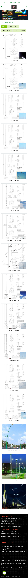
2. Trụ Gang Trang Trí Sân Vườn (9, 520)
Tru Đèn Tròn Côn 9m (14, 180)
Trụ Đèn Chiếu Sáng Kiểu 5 (14, 480)
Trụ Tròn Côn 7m (14, 120)
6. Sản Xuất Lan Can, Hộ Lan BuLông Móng (11, 526)
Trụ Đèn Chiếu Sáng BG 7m (14, 390)
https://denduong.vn (14, 566)
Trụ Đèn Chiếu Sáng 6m (14, 420)
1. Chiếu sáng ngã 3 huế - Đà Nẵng (10, 531)
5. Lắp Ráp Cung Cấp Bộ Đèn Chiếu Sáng (11, 524)
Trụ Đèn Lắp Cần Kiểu (19, 30)
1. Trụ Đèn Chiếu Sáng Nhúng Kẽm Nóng (11, 518)
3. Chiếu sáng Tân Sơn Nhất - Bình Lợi (10, 534)
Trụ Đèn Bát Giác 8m (14, 360)
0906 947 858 (20, 2)
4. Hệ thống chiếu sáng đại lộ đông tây (10, 536)
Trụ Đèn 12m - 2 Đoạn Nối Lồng (14, 240)
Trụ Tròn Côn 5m (14, 60)
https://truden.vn (7, 566)
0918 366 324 (13, 2)
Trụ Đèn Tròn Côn (13, 26)
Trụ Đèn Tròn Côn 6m (14, 90)
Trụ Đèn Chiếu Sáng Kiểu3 (14, 510)
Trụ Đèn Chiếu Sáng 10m (14, 300)
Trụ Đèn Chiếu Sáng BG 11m (14, 270)
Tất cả (3, 26)
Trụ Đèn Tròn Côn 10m (14, 210)
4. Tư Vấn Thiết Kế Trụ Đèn (8, 523)
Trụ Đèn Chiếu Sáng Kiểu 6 (14, 450)
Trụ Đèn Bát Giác (6, 30)
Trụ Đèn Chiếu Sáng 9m (14, 330)
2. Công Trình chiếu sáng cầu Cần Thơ (10, 533)
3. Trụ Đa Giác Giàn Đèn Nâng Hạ (9, 521)
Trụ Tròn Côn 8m (14, 150)
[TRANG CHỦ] (14, 7)
